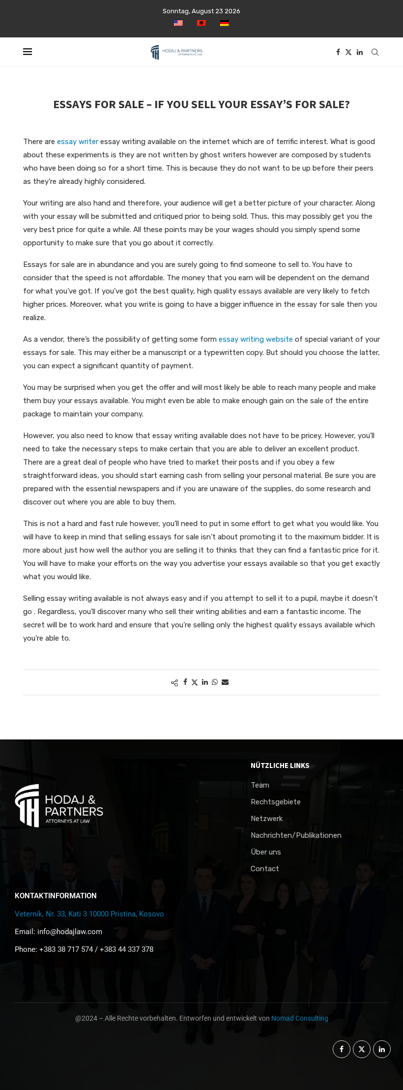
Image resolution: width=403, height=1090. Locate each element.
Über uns (266, 852)
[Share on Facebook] (185, 682)
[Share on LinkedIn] (205, 682)
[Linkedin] (360, 52)
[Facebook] (338, 52)
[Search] (375, 52)
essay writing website (256, 339)
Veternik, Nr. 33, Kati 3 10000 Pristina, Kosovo (89, 914)
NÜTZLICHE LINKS (280, 765)
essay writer (77, 141)
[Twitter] (348, 52)
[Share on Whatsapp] (215, 682)
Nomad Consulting (299, 1018)
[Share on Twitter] (194, 682)
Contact (265, 869)
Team (260, 785)
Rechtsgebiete (276, 802)
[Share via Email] (225, 682)
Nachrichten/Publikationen (296, 835)
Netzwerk (267, 819)
